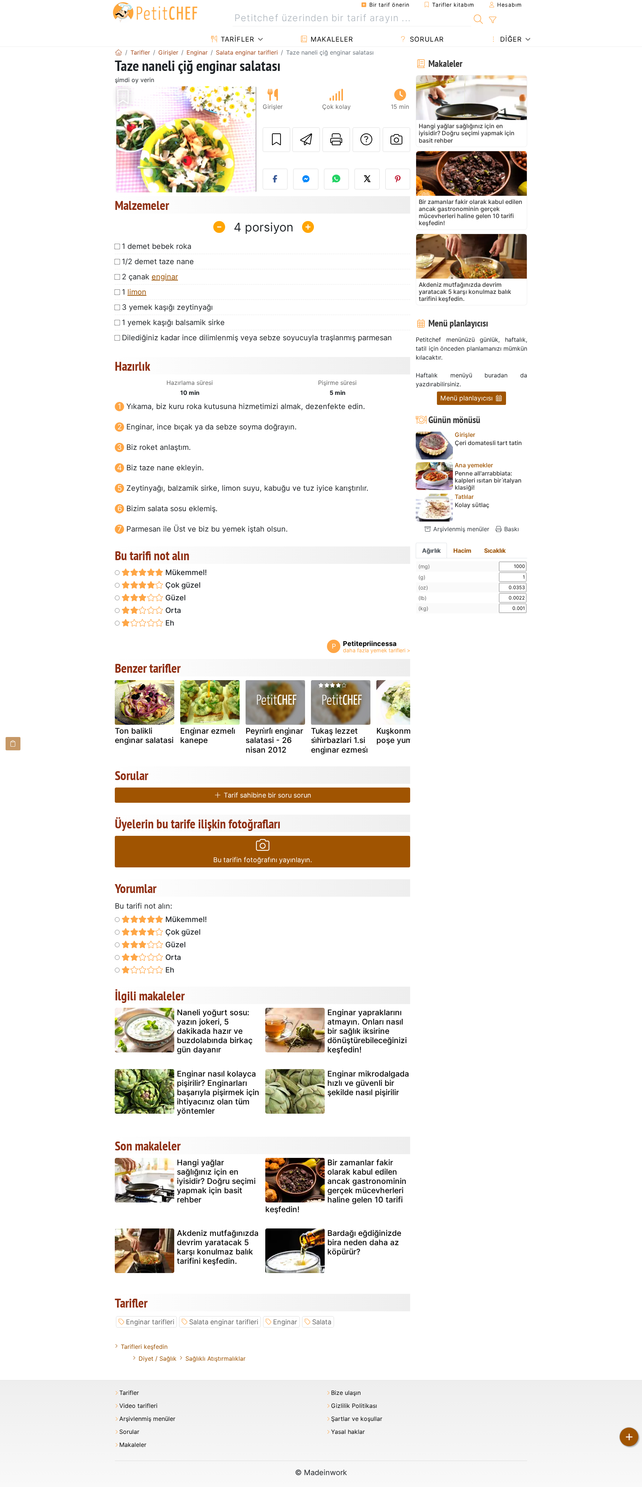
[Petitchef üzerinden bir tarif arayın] (478, 18)
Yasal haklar (348, 1431)
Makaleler (330, 39)
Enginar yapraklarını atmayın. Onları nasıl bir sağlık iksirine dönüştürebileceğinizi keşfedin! (367, 1031)
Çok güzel (182, 585)
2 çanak (150, 276)
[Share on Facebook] (275, 179)
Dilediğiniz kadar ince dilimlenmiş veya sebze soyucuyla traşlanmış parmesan (257, 337)
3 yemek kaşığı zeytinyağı (167, 307)
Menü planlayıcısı (467, 398)
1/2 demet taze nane (158, 261)
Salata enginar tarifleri (223, 1322)
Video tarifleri (138, 1405)
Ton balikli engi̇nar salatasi (144, 735)
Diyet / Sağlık (157, 1358)
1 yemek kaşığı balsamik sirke (173, 322)
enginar (165, 276)
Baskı (510, 529)
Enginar (285, 1322)
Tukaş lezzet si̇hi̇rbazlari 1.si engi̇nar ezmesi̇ (339, 740)
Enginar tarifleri (150, 1322)
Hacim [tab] (462, 550)
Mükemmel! (185, 572)
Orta (172, 610)
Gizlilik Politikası (354, 1405)
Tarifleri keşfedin (144, 1346)
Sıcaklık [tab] (495, 550)
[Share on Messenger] (305, 179)
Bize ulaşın (346, 1392)
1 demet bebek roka (156, 246)
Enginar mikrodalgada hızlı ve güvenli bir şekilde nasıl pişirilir (368, 1083)
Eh (168, 622)
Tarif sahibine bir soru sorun (266, 795)
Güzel (174, 597)
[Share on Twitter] (367, 179)
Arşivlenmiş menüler (460, 529)
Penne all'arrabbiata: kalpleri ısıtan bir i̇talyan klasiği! (488, 480)
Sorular (426, 39)
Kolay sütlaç (472, 505)
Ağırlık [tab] (431, 550)
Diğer (510, 39)
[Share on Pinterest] (398, 179)
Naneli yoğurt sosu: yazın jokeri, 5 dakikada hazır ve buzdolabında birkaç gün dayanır (215, 1031)
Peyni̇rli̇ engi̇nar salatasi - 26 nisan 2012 (274, 740)
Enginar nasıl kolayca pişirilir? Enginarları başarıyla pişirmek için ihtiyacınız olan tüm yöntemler (218, 1092)
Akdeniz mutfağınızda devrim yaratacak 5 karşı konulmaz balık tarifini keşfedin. (218, 1247)
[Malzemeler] (13, 743)
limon (136, 292)
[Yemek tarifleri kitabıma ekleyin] (276, 139)
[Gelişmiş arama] (492, 20)
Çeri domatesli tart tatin (488, 443)
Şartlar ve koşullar (356, 1418)
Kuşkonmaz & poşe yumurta (402, 735)
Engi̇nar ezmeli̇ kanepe (207, 735)
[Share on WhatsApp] (336, 179)
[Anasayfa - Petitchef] (118, 52)
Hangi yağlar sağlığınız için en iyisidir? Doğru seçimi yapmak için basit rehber (216, 1181)
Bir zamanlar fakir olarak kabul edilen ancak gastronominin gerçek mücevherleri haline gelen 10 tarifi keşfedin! (335, 1186)
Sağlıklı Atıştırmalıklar (215, 1358)
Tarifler (236, 39)
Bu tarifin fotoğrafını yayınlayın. (262, 860)
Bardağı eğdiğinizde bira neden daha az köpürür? (364, 1242)
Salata (321, 1322)
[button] (125, 139)
